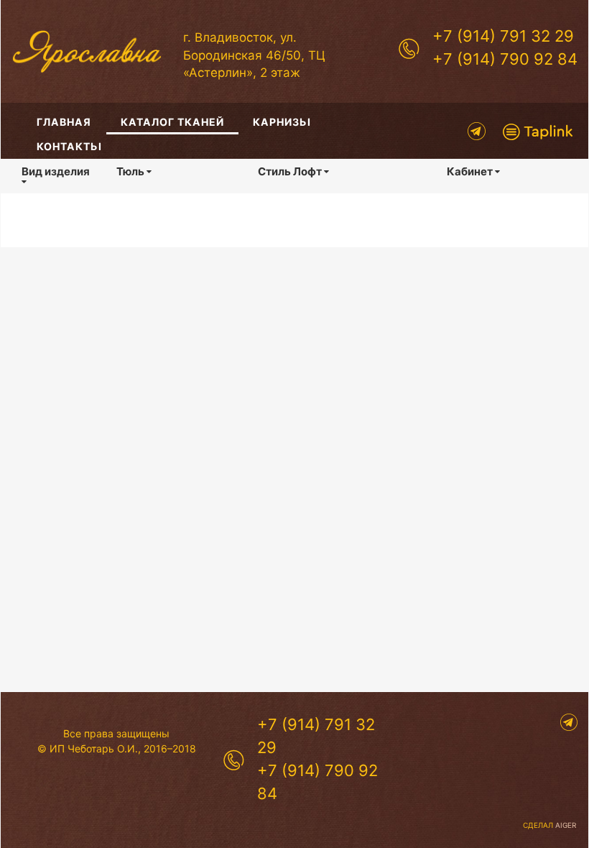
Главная (64, 122)
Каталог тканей (172, 122)
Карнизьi (282, 122)
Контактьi (69, 146)
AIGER (565, 825)
